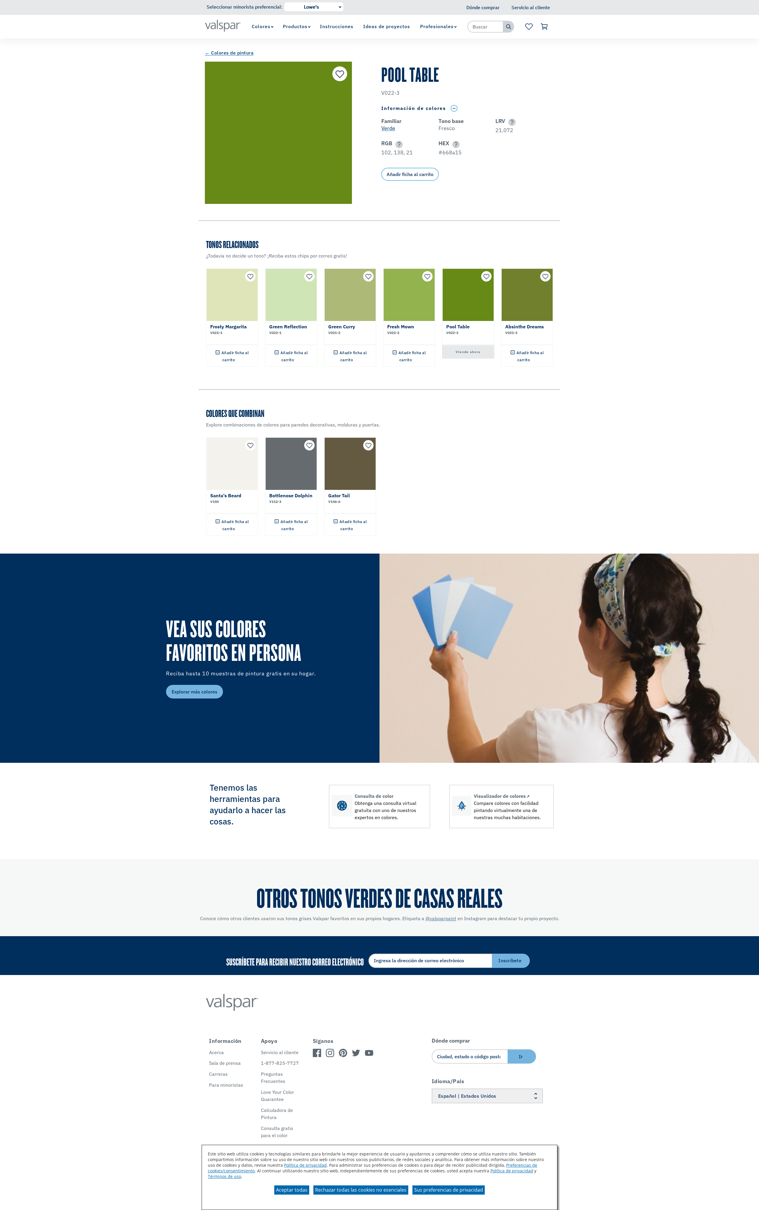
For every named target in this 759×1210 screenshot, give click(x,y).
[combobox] (485, 27)
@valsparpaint (440, 918)
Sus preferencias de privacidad (448, 1190)
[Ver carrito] (544, 26)
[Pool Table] (339, 73)
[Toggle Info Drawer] (454, 108)
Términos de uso (224, 1176)
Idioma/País (448, 1081)
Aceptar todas (291, 1190)
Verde (388, 128)
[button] (511, 122)
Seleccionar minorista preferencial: (245, 7)
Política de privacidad (305, 1165)
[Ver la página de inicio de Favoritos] (528, 26)
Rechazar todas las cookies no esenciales (360, 1190)
